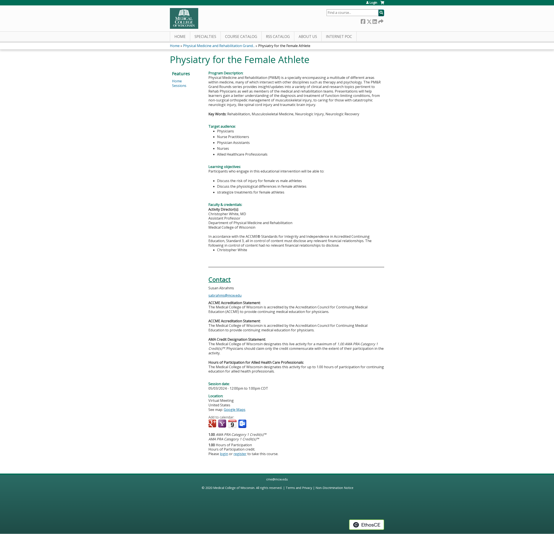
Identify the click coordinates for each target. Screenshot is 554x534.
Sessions (179, 85)
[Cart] (382, 4)
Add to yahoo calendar (222, 424)
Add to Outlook (242, 424)
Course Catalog (241, 36)
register (240, 453)
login (224, 453)
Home (180, 36)
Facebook (363, 20)
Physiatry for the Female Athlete (284, 45)
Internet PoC (339, 36)
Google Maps (234, 409)
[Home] (184, 18)
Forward (380, 20)
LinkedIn (374, 20)
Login (373, 2)
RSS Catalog (278, 36)
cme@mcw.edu (277, 479)
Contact (219, 279)
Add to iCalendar (232, 423)
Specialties (205, 36)
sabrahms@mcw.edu (225, 295)
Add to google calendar (212, 424)
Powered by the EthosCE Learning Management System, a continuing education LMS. (366, 524)
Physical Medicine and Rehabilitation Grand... (219, 45)
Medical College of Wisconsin (233, 488)
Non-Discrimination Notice (334, 488)
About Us (308, 36)
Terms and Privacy (299, 488)
